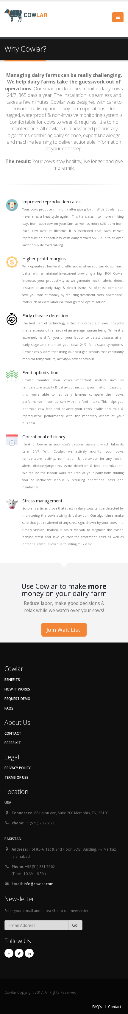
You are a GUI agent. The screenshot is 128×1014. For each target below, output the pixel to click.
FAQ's (97, 1006)
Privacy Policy (17, 767)
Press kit (12, 742)
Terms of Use (16, 777)
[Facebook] (8, 953)
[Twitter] (19, 953)
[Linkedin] (29, 953)
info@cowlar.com (38, 883)
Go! (75, 925)
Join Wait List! (64, 629)
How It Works (17, 689)
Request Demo (17, 698)
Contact (12, 733)
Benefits (12, 679)
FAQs (8, 708)
